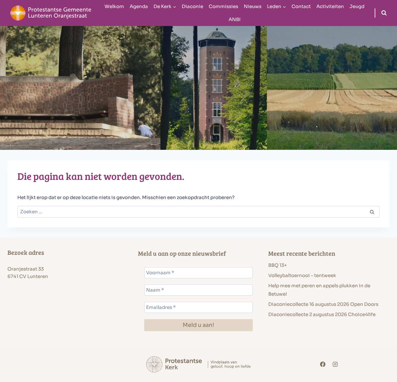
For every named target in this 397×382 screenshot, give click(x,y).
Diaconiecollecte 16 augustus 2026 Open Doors (323, 304)
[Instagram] (335, 364)
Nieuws (252, 6)
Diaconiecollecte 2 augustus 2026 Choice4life (322, 314)
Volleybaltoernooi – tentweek (302, 275)
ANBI (235, 19)
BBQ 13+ (277, 265)
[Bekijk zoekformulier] (384, 13)
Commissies (223, 6)
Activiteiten (330, 6)
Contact (301, 6)
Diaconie (192, 6)
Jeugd (357, 6)
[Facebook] (323, 364)
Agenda (139, 6)
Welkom (114, 6)
